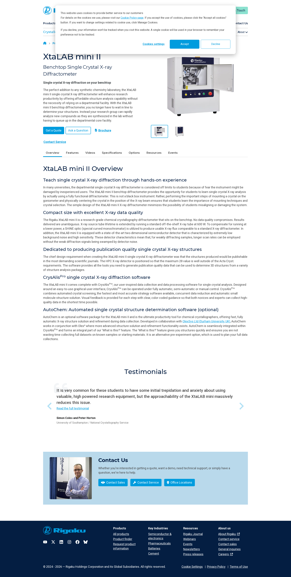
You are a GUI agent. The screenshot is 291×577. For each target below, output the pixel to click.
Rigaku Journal (193, 534)
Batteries (154, 548)
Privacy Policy (216, 566)
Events (173, 152)
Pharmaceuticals (159, 543)
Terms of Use (239, 566)
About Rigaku (227, 534)
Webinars (189, 539)
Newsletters (191, 549)
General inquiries (229, 549)
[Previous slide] (50, 406)
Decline (215, 44)
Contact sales (227, 544)
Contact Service (54, 142)
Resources (154, 152)
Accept (185, 44)
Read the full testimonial (73, 408)
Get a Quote (53, 130)
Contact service (228, 539)
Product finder (122, 539)
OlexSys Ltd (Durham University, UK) (206, 321)
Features (72, 152)
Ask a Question (78, 130)
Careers (224, 554)
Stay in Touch (236, 10)
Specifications (112, 152)
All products (121, 534)
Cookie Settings (192, 566)
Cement (153, 553)
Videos (90, 152)
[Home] (44, 43)
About (241, 32)
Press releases (193, 554)
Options (134, 152)
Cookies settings (154, 44)
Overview (52, 152)
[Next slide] (241, 406)
